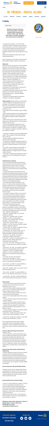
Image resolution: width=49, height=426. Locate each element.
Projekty (37, 16)
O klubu (6, 16)
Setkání (25, 16)
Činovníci (12, 16)
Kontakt (43, 16)
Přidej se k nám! (28, 3)
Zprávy (30, 16)
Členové (19, 16)
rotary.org (9, 421)
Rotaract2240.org (9, 418)
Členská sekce (41, 3)
